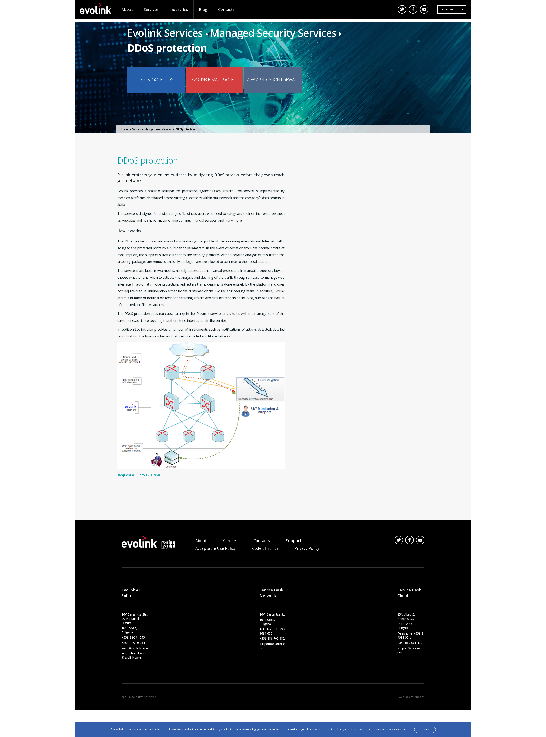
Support (293, 540)
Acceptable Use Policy (215, 548)
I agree (425, 729)
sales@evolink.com (135, 648)
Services (151, 9)
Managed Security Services (273, 33)
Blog (203, 9)
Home (124, 129)
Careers (230, 540)
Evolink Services (165, 33)
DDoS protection (167, 48)
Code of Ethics (265, 548)
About (127, 9)
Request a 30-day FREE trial (139, 475)
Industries (179, 9)
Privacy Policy (307, 548)
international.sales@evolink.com (134, 655)
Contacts (226, 9)
